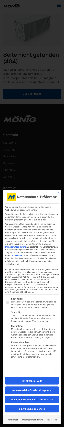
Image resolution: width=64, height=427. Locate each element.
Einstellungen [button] (17, 255)
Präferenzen (12, 420)
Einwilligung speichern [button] (32, 408)
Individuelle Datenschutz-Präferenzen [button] (32, 399)
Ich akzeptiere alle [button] (32, 380)
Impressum (52, 420)
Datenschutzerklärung (15, 247)
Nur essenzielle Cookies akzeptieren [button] (32, 390)
